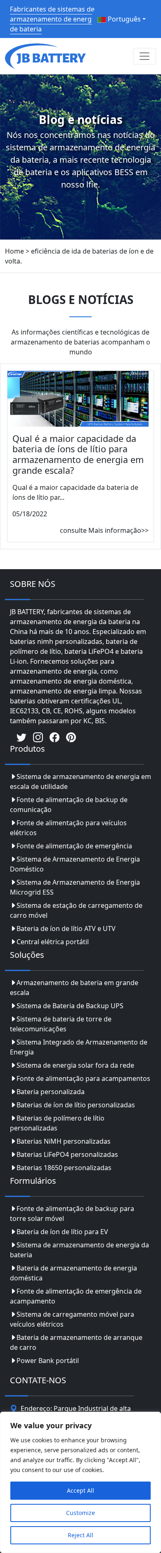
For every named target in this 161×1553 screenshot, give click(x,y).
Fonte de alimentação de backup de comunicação (69, 804)
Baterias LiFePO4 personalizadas (67, 1154)
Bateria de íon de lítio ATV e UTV (66, 928)
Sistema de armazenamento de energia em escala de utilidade (80, 781)
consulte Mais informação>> (104, 530)
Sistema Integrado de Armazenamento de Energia (78, 1047)
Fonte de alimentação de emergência (74, 845)
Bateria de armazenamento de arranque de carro (76, 1342)
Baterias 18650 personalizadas (64, 1167)
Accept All (80, 1490)
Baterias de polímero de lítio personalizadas (57, 1123)
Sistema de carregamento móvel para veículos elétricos (72, 1319)
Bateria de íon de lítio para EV (62, 1231)
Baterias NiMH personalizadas (64, 1141)
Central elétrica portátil (53, 941)
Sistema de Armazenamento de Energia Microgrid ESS (75, 887)
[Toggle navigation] (144, 56)
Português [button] (123, 19)
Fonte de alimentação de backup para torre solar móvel (72, 1213)
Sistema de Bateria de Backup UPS (70, 1005)
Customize (80, 1513)
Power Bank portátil (48, 1360)
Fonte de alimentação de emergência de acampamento (76, 1296)
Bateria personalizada (51, 1091)
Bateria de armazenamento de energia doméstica (73, 1272)
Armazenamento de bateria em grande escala (74, 987)
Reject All (80, 1535)
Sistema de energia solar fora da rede (75, 1065)
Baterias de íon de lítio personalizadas (76, 1104)
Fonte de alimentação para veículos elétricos (68, 827)
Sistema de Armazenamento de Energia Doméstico (75, 864)
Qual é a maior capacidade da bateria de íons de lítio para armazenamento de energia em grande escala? (78, 454)
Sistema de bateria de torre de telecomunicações (60, 1023)
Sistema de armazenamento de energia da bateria (79, 1249)
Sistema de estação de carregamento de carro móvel (76, 910)
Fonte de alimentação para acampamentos (83, 1078)
